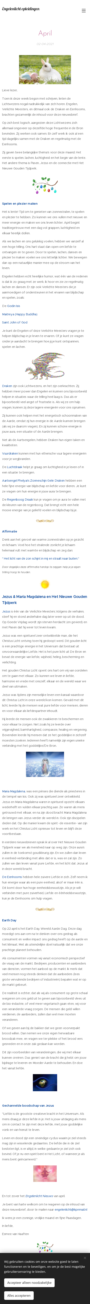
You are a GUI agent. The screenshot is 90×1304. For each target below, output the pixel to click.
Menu (84, 10)
